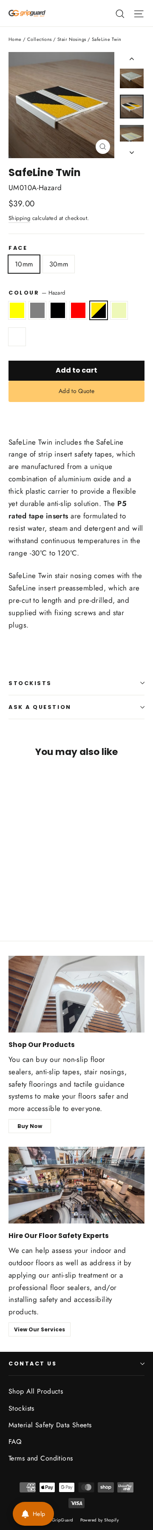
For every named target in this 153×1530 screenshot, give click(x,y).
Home (15, 39)
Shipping (19, 218)
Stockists (30, 683)
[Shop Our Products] (76, 994)
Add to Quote (76, 391)
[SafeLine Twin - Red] (41, 898)
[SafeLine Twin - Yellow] (13, 898)
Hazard (98, 310)
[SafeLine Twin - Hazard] (51, 898)
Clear (17, 336)
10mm (24, 264)
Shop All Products (35, 1391)
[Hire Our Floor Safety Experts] (76, 1185)
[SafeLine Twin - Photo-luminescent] (60, 898)
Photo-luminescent (119, 310)
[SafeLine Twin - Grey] (23, 898)
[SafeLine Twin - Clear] (69, 898)
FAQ (14, 1441)
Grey (37, 310)
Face (17, 248)
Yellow (17, 310)
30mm (58, 264)
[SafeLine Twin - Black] (32, 898)
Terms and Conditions (40, 1458)
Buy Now (29, 1126)
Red (78, 310)
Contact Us (32, 1363)
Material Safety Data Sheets (49, 1425)
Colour (36, 293)
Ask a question (39, 707)
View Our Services (39, 1329)
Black (57, 310)
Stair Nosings (71, 39)
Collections (39, 39)
